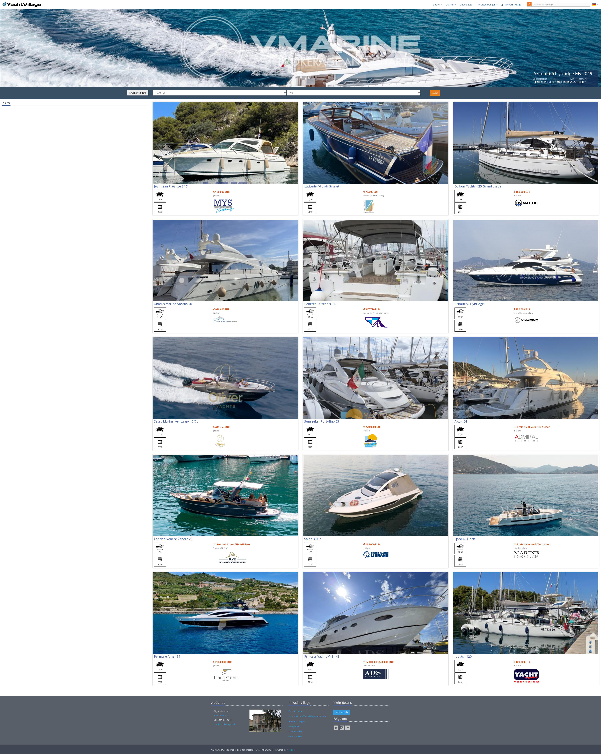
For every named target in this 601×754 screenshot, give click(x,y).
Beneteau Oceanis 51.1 (321, 304)
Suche (435, 92)
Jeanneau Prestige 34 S (171, 186)
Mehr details (341, 712)
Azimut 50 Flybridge (469, 304)
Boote (436, 4)
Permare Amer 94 (167, 656)
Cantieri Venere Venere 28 (173, 539)
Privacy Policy (294, 736)
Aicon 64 (461, 421)
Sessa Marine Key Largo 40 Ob (176, 421)
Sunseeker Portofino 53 (321, 421)
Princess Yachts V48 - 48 (321, 656)
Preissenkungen (487, 4)
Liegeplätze (466, 4)
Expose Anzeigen (296, 721)
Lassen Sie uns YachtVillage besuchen (307, 716)
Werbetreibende (296, 711)
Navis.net (291, 750)
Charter (450, 4)
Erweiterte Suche (137, 92)
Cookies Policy (295, 731)
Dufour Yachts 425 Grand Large (478, 186)
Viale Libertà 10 (221, 715)
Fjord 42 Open (465, 539)
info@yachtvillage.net (224, 724)
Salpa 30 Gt (312, 539)
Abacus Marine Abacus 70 (173, 304)
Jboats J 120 (463, 656)
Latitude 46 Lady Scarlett (322, 186)
